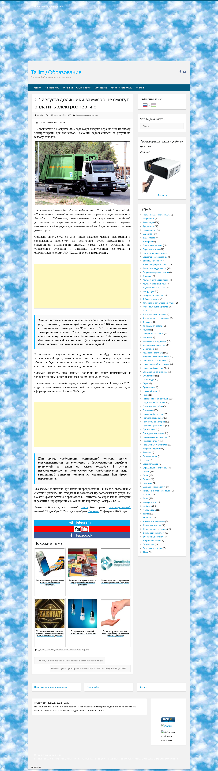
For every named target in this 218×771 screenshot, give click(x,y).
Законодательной (120, 507)
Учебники (68, 87)
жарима (50, 649)
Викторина (148, 241)
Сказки (146, 460)
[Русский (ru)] (145, 105)
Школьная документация (155, 529)
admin (40, 115)
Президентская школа (153, 433)
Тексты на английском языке (156, 491)
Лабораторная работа (153, 333)
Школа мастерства (152, 525)
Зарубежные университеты (156, 272)
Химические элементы (154, 521)
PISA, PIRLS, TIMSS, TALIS (156, 215)
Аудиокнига (148, 226)
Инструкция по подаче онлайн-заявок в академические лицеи (69, 660)
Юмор (145, 552)
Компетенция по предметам (156, 318)
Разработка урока (151, 448)
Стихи (145, 475)
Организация (149, 387)
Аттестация (148, 222)
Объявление (149, 376)
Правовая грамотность (154, 425)
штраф (85, 649)
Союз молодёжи (150, 464)
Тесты (145, 498)
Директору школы (151, 249)
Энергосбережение (152, 540)
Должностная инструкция (155, 253)
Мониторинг (148, 349)
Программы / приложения (155, 437)
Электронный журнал (153, 537)
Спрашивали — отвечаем (155, 468)
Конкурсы (147, 322)
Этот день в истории (152, 548)
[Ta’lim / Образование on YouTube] (185, 72)
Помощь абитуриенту (153, 414)
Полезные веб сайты (153, 406)
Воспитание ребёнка (152, 245)
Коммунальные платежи (87, 115)
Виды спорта (149, 238)
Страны (146, 479)
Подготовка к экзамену (154, 402)
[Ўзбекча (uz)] (153, 105)
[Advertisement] (109, 36)
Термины (147, 494)
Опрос (146, 383)
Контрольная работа (152, 326)
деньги (41, 649)
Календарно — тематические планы (113, 87)
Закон (84, 507)
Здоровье (147, 276)
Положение (148, 410)
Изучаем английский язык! (155, 280)
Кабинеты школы (151, 299)
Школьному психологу (153, 533)
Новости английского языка (156, 364)
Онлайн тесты (83, 87)
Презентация (149, 429)
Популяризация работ (153, 418)
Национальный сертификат (156, 356)
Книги (145, 310)
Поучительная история (154, 422)
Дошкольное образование (155, 257)
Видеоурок (148, 234)
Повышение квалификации (155, 399)
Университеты (52, 87)
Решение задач (150, 456)
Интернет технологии (153, 295)
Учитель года (149, 510)
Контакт (140, 87)
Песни (146, 395)
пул (79, 649)
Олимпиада (148, 379)
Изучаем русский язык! (154, 287)
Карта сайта (93, 687)
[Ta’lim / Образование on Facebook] (180, 72)
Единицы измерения (152, 261)
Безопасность (149, 230)
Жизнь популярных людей (155, 264)
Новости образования (153, 368)
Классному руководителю (155, 307)
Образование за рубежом (155, 372)
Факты (146, 514)
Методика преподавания (154, 341)
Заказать (162, 195)
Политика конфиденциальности (50, 687)
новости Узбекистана (66, 649)
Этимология (148, 544)
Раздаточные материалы (155, 445)
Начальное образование (154, 360)
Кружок (146, 330)
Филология (148, 517)
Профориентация (151, 441)
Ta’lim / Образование (56, 72)
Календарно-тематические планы (159, 303)
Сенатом (93, 511)
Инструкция (148, 291)
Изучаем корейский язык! (155, 284)
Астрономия (148, 218)
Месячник (147, 337)
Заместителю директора (154, 268)
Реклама (147, 452)
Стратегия (147, 483)
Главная (37, 87)
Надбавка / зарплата (153, 353)
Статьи (146, 471)
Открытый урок (150, 391)
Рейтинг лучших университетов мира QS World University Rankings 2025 (90, 668)
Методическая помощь (154, 345)
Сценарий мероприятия (154, 487)
